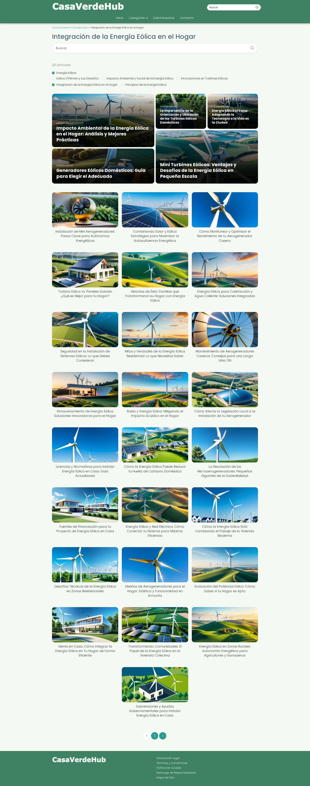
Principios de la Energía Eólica (145, 85)
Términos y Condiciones (171, 763)
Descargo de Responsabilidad (176, 773)
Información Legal (168, 758)
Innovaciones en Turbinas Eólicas (204, 78)
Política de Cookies (168, 768)
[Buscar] (257, 7)
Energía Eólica (66, 73)
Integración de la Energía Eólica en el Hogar (87, 85)
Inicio (119, 18)
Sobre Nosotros (164, 18)
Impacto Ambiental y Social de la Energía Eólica (140, 78)
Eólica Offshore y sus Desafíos (78, 78)
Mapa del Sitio (165, 777)
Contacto (187, 18)
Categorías (137, 18)
